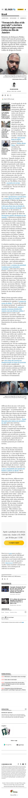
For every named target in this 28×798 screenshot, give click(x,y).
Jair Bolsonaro (13, 18)
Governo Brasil (5, 18)
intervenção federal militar (18, 138)
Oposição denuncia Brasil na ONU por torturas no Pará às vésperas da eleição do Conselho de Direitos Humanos (17, 590)
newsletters (5, 709)
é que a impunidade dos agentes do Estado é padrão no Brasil (13, 469)
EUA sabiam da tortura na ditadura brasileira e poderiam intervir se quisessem (18, 601)
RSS (14, 786)
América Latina (13, 612)
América (7, 612)
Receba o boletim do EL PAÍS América (12, 576)
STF (18, 18)
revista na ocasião (11, 198)
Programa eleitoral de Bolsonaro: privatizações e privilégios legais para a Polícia (13, 689)
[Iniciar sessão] (25, 9)
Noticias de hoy (21, 786)
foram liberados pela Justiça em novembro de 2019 (13, 421)
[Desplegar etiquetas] (25, 612)
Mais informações (4, 618)
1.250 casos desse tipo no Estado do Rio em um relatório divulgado (13, 207)
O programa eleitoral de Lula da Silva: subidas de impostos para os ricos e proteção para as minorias (13, 684)
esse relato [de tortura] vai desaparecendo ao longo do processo (13, 361)
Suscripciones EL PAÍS (19, 784)
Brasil (4, 14)
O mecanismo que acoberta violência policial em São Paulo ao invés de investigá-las (5, 115)
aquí (23, 622)
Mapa (14, 784)
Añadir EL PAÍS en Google (9, 99)
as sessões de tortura (13, 183)
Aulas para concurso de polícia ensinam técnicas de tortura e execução (5, 151)
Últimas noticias (6, 673)
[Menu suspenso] (2, 9)
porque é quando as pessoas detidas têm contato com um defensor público (12, 309)
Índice (17, 786)
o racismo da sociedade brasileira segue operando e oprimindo (13, 267)
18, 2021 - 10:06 (16, 91)
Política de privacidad (8, 784)
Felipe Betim (14, 89)
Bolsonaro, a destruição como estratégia (15, 676)
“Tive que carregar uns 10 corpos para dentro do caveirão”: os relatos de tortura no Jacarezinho (5, 133)
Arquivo (3, 725)
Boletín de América (6, 712)
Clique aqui (14, 543)
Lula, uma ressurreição (11, 679)
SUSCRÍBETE (20, 9)
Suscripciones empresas (8, 786)
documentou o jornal (17, 196)
